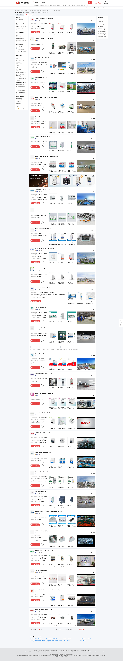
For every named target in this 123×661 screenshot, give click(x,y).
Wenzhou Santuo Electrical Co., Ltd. (43, 228)
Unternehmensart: (34, 23)
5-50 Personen (20, 84)
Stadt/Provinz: (33, 28)
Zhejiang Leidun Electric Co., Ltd (42, 136)
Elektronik (19, 19)
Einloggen (106, 3)
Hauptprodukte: (33, 25)
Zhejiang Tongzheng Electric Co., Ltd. (43, 327)
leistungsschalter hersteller (44, 5)
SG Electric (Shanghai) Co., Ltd (42, 531)
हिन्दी (82, 651)
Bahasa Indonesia (101, 651)
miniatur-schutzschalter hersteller (69, 5)
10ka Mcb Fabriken (66, 640)
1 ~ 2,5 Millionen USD (21, 76)
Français (43, 651)
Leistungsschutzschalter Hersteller (104, 28)
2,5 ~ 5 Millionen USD (21, 78)
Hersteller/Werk (20, 36)
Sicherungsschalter (66, 347)
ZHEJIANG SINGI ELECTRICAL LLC (43, 58)
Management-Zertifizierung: (36, 258)
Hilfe (94, 7)
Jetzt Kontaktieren (36, 32)
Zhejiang (19, 98)
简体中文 (30, 651)
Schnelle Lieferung (21, 49)
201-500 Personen (20, 90)
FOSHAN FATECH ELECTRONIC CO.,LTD (44, 550)
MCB (44, 349)
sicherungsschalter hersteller (81, 5)
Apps (99, 7)
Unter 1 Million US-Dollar (21, 70)
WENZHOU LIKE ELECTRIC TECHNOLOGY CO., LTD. (47, 248)
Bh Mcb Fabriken (83, 640)
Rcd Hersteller (100, 21)
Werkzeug (19, 28)
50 (41, 629)
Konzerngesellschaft (21, 38)
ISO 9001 (19, 57)
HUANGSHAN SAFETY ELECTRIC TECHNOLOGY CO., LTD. (48, 511)
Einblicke (82, 650)
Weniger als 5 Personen (21, 88)
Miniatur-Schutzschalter (55, 347)
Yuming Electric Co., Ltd (40, 491)
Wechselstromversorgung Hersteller (86, 638)
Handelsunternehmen (20, 34)
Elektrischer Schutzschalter (77, 347)
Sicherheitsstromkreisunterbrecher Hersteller (106, 29)
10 (36, 629)
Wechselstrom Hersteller (102, 36)
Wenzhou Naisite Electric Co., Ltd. (43, 472)
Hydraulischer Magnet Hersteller (104, 24)
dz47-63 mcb (59, 349)
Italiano (60, 651)
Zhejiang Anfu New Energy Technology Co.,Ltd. (46, 97)
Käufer (87, 7)
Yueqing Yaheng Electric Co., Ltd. (43, 354)
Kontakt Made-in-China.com (64, 650)
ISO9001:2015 (20, 60)
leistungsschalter (34, 347)
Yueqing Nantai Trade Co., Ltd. (42, 117)
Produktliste (19, 14)
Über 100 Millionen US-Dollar (20, 75)
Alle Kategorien (20, 7)
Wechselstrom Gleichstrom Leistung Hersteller (37, 640)
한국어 (71, 651)
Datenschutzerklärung (54, 650)
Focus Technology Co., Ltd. (60, 654)
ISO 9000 (19, 63)
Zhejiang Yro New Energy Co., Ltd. (43, 287)
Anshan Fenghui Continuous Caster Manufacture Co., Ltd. (48, 590)
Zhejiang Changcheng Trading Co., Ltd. (44, 18)
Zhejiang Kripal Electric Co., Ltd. (42, 432)
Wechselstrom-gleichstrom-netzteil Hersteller (54, 640)
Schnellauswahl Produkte (75, 650)
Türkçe (90, 651)
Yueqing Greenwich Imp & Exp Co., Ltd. (44, 38)
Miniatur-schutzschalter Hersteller (104, 23)
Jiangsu (18, 101)
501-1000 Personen (20, 92)
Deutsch (51, 651)
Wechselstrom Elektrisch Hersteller (36, 638)
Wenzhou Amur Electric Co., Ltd (42, 209)
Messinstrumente (21, 26)
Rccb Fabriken (48, 641)
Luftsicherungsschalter (35, 349)
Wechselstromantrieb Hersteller (51, 638)
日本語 (39, 651)
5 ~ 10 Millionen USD (21, 72)
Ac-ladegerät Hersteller (67, 638)
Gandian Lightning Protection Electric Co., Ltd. (45, 413)
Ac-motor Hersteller (101, 34)
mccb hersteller (59, 5)
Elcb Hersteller (100, 26)
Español (47, 651)
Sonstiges (19, 41)
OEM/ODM (20, 46)
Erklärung (40, 650)
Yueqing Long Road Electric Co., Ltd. (43, 373)
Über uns (35, 650)
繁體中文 (35, 651)
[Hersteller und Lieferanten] (22, 2)
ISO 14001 (19, 58)
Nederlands (79, 651)
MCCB (47, 347)
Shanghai (19, 103)
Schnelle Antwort (21, 48)
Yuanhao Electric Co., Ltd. (41, 570)
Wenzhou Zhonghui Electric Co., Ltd (43, 609)
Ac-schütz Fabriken (33, 641)
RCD (65, 349)
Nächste (80, 629)
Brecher (41, 347)
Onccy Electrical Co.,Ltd (40, 268)
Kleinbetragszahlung (22, 51)
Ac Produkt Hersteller (102, 33)
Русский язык (65, 651)
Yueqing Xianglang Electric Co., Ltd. (43, 307)
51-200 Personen (20, 86)
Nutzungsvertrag (46, 650)
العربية (74, 651)
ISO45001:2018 (20, 62)
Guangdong (19, 99)
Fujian (18, 104)
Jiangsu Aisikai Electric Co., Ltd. (42, 189)
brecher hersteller (53, 5)
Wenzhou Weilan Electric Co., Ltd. (43, 452)
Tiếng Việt (94, 651)
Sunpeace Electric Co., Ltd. (41, 77)
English (26, 651)
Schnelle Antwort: (33, 199)
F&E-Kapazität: (33, 26)
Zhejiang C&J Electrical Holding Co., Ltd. (44, 393)
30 (39, 629)
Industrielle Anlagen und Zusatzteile (21, 21)
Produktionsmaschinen (21, 24)
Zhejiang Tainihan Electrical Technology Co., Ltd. (46, 156)
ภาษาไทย (86, 651)
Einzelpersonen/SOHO (21, 40)
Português (56, 651)
